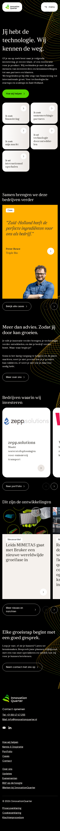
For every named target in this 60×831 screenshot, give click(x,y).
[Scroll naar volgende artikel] (54, 306)
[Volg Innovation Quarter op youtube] (4, 727)
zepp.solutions (21, 443)
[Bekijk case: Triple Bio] (50, 251)
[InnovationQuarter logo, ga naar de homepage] (14, 699)
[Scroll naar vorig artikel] (46, 306)
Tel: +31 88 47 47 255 (13, 715)
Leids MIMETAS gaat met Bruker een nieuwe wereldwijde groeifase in (25, 552)
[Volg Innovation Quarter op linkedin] (10, 727)
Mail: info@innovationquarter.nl (19, 719)
